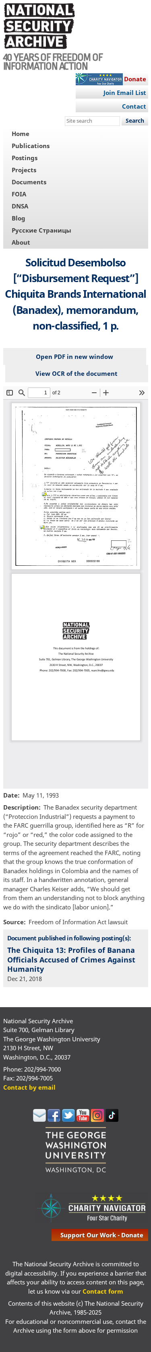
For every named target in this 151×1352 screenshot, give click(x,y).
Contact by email (29, 1087)
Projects (24, 170)
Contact (134, 106)
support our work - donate (101, 1235)
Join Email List (124, 93)
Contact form (103, 1291)
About (21, 242)
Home (20, 134)
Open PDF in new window (74, 356)
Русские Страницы (41, 230)
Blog (18, 218)
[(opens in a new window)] (39, 1119)
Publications (31, 146)
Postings (24, 158)
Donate (135, 79)
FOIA (19, 194)
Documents (29, 182)
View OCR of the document (76, 373)
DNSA (20, 206)
